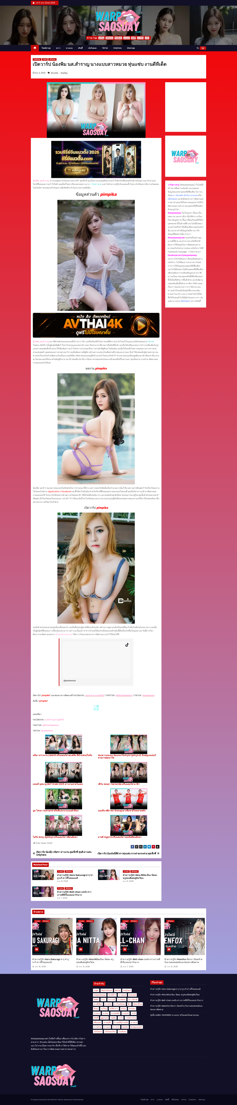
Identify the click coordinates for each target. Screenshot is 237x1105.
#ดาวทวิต (54, 73)
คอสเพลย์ (132, 995)
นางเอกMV (115, 1013)
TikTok (105, 48)
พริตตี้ (133, 38)
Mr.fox (117, 990)
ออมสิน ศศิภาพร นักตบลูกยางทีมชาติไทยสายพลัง (122, 810)
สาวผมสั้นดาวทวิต (121, 1022)
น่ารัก (147, 38)
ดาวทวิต (140, 38)
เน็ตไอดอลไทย (110, 1031)
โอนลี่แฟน (118, 38)
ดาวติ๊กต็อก (98, 1004)
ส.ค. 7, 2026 (62, 898)
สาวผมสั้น (107, 1022)
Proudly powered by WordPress (44, 1099)
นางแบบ (126, 38)
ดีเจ (129, 1004)
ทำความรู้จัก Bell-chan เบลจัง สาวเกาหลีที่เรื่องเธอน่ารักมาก (74, 893)
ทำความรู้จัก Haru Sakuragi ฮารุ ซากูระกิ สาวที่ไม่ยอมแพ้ (75, 876)
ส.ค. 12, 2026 (128, 881)
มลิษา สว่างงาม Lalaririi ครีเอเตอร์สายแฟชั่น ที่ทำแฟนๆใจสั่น (62, 755)
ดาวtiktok (122, 999)
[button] (198, 48)
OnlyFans (117, 48)
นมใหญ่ (101, 38)
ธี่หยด (96, 1008)
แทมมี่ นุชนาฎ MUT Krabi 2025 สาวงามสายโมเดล (58, 784)
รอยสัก (113, 1018)
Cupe (96, 990)
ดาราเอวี (111, 999)
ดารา (58, 48)
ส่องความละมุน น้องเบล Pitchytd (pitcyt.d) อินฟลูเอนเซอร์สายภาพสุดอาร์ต (127, 756)
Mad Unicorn (106, 990)
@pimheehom (69, 681)
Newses (67, 1099)
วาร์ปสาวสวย (131, 1018)
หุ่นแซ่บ (125, 1027)
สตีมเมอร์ (97, 1022)
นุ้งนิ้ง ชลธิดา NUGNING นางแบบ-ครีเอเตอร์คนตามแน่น (174, 1015)
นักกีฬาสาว (114, 1008)
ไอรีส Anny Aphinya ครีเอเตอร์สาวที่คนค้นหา (55, 837)
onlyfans (127, 990)
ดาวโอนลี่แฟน (119, 1004)
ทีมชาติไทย (137, 1004)
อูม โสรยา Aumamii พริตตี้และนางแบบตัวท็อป (55, 810)
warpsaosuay (100, 995)
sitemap (131, 48)
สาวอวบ (107, 1027)
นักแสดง (132, 1008)
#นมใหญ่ (64, 73)
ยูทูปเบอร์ (104, 1018)
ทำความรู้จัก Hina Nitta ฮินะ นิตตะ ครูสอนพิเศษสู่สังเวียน (140, 876)
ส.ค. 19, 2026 (62, 881)
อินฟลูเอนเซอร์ (136, 1027)
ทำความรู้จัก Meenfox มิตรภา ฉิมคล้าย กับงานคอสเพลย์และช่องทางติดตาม (183, 961)
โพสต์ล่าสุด (46, 48)
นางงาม (97, 1013)
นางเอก (105, 1013)
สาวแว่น (116, 1027)
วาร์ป (121, 1018)
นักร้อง (123, 1008)
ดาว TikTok (132, 999)
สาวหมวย (97, 1027)
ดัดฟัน (96, 999)
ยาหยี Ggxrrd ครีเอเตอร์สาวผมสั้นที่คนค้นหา (120, 837)
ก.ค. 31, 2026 (172, 966)
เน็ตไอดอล (109, 38)
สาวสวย (134, 1022)
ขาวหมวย (122, 995)
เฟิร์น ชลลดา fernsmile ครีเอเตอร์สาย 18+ (119, 784)
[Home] (35, 48)
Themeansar (78, 1099)
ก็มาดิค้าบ (112, 995)
